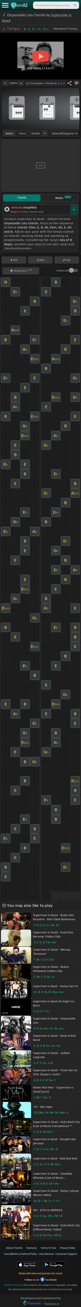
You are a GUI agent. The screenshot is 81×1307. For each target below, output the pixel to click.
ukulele (35, 133)
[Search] (75, 5)
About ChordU (14, 1247)
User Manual (46, 1253)
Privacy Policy (67, 1247)
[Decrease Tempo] (5, 83)
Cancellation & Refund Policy (20, 1253)
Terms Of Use (48, 1247)
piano (22, 133)
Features (31, 1247)
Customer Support (66, 1253)
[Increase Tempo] (21, 83)
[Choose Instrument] (44, 133)
